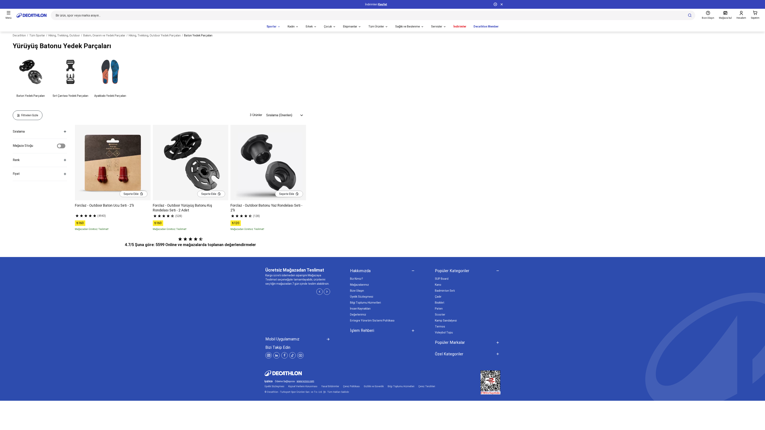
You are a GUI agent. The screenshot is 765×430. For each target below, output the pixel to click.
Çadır (438, 296)
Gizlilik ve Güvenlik (374, 386)
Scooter (440, 314)
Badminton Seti (445, 290)
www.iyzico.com (305, 381)
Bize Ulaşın (357, 290)
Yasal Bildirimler (330, 386)
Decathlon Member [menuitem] (486, 26)
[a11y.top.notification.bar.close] (502, 4)
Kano (438, 284)
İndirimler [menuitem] (459, 26)
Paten (439, 308)
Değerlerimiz (358, 314)
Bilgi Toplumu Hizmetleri (365, 302)
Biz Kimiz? (356, 278)
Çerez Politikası (351, 386)
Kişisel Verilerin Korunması (302, 386)
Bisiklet (439, 302)
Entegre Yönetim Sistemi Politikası (372, 320)
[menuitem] (273, 26)
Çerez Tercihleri (426, 386)
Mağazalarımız (359, 284)
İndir (387, 4)
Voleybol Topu (444, 332)
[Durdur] (495, 4)
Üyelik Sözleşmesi (361, 296)
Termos (440, 326)
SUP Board (441, 278)
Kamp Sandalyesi (446, 320)
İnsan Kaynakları (360, 308)
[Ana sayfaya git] (31, 15)
